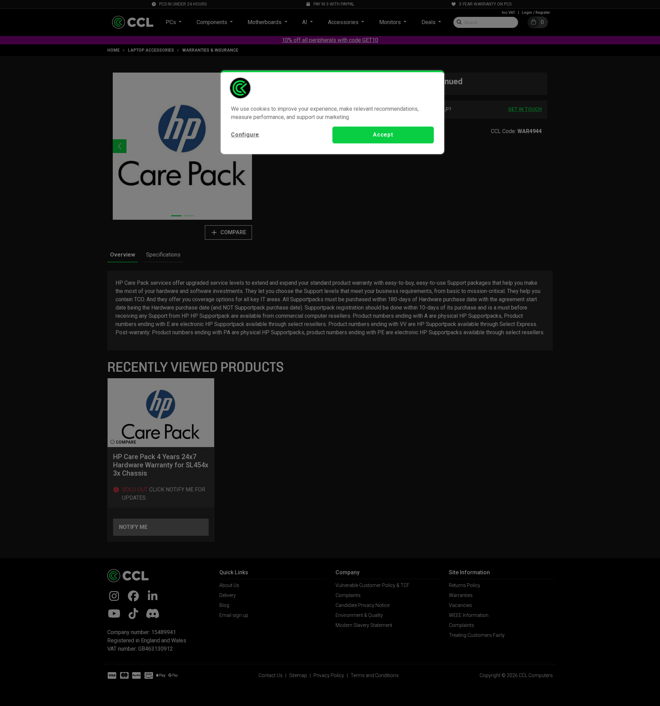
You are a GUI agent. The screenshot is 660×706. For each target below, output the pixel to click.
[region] (332, 112)
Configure (245, 134)
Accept (383, 134)
